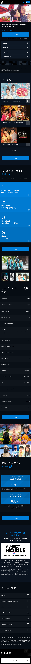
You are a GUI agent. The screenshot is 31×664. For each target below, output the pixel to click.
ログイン (27, 2)
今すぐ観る (15, 34)
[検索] (24, 2)
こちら (26, 38)
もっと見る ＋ (15, 150)
